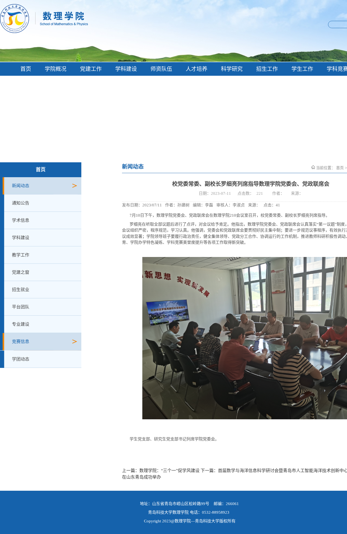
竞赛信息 (20, 341)
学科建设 (126, 69)
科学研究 (232, 69)
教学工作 (20, 255)
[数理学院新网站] (110, 31)
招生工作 (267, 69)
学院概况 (55, 69)
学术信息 (20, 220)
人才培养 (196, 69)
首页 (25, 69)
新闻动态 (20, 185)
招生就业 (20, 289)
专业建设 (20, 324)
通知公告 (20, 203)
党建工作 (91, 69)
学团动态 (20, 359)
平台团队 (20, 307)
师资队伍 (161, 69)
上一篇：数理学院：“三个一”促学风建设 (161, 470)
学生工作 (302, 69)
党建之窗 (20, 272)
